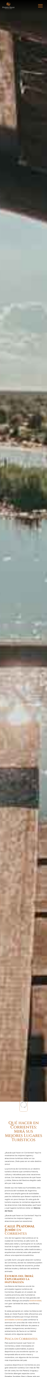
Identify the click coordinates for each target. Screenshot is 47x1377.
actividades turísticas (14, 1320)
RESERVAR (35, 1370)
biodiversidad (35, 1301)
